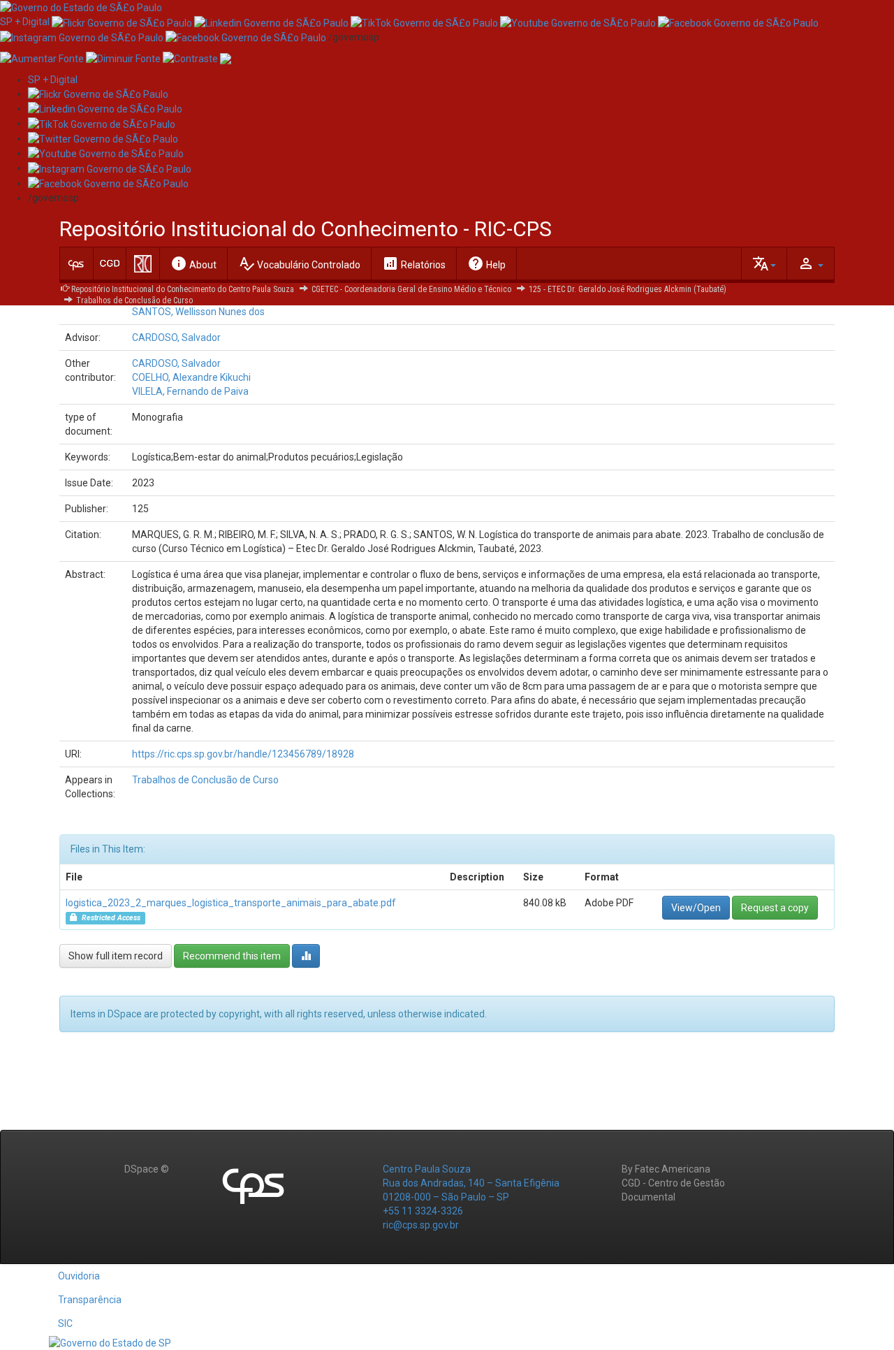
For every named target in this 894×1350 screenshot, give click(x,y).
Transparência (90, 1299)
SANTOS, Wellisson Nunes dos (198, 311)
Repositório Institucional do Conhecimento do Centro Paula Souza (182, 289)
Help (486, 263)
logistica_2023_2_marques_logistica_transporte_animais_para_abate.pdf (231, 902)
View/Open (696, 907)
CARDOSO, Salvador (176, 337)
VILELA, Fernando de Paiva (190, 391)
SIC (65, 1323)
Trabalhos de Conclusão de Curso (134, 300)
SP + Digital (25, 21)
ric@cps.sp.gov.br (421, 1225)
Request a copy (775, 907)
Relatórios (414, 263)
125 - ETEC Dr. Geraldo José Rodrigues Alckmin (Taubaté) (627, 289)
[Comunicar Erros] (225, 58)
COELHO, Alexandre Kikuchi (191, 377)
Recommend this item (232, 955)
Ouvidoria (79, 1276)
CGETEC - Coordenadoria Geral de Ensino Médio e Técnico (411, 289)
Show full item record (115, 955)
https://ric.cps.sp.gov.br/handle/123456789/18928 (243, 754)
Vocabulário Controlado (299, 263)
